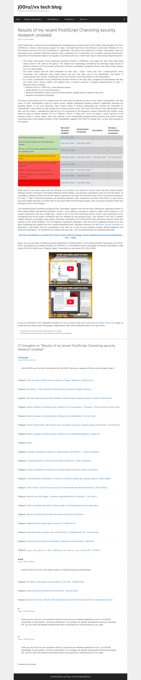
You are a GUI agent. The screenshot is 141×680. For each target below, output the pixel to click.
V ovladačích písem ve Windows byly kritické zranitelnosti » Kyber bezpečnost (59, 461)
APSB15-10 (70, 114)
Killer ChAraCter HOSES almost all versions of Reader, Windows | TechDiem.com (60, 380)
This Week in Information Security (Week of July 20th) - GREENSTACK (55, 582)
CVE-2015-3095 (83, 143)
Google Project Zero (106, 323)
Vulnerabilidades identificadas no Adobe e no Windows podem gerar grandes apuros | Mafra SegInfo (69, 479)
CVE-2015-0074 (67, 137)
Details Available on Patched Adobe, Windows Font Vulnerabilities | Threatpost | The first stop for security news (73, 407)
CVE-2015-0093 (68, 183)
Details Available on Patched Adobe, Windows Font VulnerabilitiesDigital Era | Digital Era (63, 434)
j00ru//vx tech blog (40, 7)
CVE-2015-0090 (68, 164)
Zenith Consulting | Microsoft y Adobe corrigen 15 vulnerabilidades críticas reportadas (62, 505)
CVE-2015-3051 (83, 176)
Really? (29, 443)
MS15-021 (53, 114)
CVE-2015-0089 (67, 157)
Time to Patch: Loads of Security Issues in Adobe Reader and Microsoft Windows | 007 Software (67, 488)
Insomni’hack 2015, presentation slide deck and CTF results (41, 331)
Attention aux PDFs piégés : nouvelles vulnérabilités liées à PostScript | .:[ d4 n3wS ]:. (62, 496)
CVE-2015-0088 (67, 150)
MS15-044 (90, 114)
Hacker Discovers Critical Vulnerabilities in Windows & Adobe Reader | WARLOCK (60, 541)
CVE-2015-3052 (83, 183)
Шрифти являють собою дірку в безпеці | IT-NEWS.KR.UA (51, 523)
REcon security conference (110, 224)
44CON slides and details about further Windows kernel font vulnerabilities (46, 333)
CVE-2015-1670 (99, 157)
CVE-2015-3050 (83, 170)
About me (83, 19)
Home (18, 19)
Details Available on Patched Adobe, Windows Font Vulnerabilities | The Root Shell (61, 416)
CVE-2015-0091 (67, 170)
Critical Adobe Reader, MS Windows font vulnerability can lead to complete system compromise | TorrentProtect (73, 425)
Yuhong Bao (23, 358)
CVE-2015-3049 (83, 157)
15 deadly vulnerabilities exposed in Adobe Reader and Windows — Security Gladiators (63, 452)
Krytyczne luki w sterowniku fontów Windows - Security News (52, 591)
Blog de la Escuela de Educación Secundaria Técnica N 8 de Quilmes (55, 514)
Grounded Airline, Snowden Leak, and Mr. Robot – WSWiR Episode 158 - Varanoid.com (63, 532)
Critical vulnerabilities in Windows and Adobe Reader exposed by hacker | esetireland (62, 470)
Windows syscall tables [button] (32, 19)
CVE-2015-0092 (67, 176)
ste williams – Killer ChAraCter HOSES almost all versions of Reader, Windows (59, 389)
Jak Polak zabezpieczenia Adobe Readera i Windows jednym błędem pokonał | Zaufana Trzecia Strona (69, 398)
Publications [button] (69, 19)
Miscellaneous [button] (53, 19)
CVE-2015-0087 (67, 143)
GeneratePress (84, 677)
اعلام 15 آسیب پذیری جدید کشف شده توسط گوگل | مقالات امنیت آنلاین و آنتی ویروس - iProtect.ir (64, 550)
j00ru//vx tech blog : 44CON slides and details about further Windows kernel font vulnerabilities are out (70, 600)
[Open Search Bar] (124, 19)
